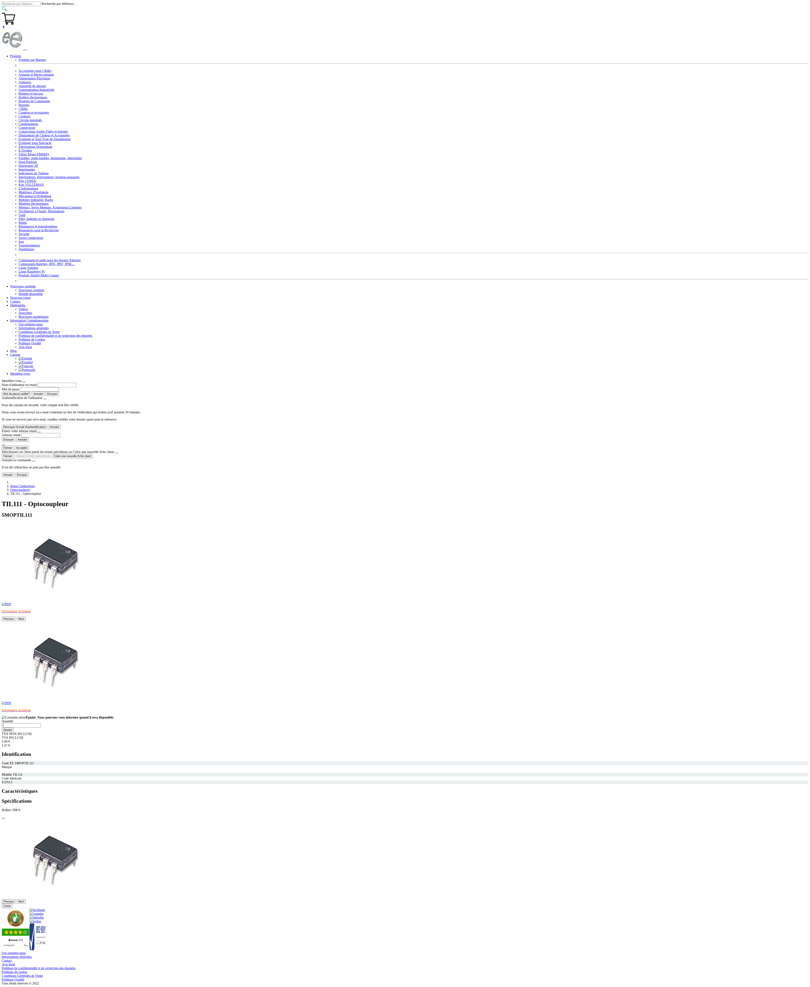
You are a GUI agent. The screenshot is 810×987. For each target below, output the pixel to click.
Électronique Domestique (35, 146)
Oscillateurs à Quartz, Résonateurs (41, 211)
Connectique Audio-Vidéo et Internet (43, 131)
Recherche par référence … (60, 3)
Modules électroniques (34, 203)
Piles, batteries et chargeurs (36, 219)
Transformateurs (29, 245)
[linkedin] (37, 917)
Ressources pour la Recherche (39, 230)
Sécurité (24, 234)
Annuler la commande (16, 460)
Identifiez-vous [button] (20, 373)
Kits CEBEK (27, 181)
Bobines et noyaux (31, 93)
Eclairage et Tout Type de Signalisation (45, 139)
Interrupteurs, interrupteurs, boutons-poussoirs (49, 177)
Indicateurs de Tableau (34, 173)
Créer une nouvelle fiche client (72, 456)
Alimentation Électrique (34, 78)
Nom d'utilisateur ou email (19, 385)
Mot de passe (10, 389)
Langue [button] (15, 354)
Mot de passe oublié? (16, 393)
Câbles (23, 109)
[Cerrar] (3, 818)
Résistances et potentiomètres (38, 226)
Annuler (38, 393)
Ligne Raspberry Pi (32, 271)
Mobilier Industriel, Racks (36, 200)
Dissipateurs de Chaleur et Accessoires (44, 135)
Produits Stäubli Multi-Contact (39, 275)
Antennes (25, 82)
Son (21, 241)
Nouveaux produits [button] (23, 286)
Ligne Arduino (28, 268)
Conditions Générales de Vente (39, 332)
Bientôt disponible (31, 294)
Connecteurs (27, 127)
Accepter (21, 447)
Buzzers (24, 105)
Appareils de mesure (32, 86)
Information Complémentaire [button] (29, 320)
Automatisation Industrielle (36, 90)
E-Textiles (25, 150)
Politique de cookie (14, 972)
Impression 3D (28, 165)
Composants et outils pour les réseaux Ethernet (50, 260)
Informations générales (34, 328)
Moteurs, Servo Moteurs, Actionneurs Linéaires (50, 207)
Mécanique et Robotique (35, 196)
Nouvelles (25, 313)
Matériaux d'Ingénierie (34, 192)
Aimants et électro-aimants (36, 74)
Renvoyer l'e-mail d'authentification (24, 427)
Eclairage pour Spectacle (35, 143)
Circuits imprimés (30, 120)
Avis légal (25, 347)
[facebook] (37, 910)
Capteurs (24, 116)
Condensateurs (28, 124)
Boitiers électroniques (33, 97)
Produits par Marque (32, 60)
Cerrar (7, 905)
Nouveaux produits (31, 290)
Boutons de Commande (34, 101)
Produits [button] (15, 56)
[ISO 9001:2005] (38, 949)
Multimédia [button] (17, 305)
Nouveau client (20, 297)
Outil (22, 215)
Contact (15, 301)
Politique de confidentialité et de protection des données (55, 335)
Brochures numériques (34, 316)
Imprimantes (27, 169)
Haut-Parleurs (28, 162)
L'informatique (28, 188)
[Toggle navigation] (25, 50)
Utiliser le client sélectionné (33, 456)
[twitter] (35, 921)
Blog (13, 351)
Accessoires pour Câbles (35, 71)
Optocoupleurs (20, 490)
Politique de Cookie (32, 339)
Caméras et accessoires (34, 112)
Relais (23, 222)
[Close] (24, 382)
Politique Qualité (30, 343)
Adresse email (11, 435)
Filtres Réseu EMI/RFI (34, 154)
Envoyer (52, 393)
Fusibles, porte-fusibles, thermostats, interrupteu (50, 158)
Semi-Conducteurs (31, 238)
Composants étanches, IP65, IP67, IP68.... (47, 264)
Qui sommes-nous (31, 324)
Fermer (7, 447)
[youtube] (37, 914)
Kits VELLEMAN (31, 184)
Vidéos (23, 309)
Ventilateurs (26, 249)
